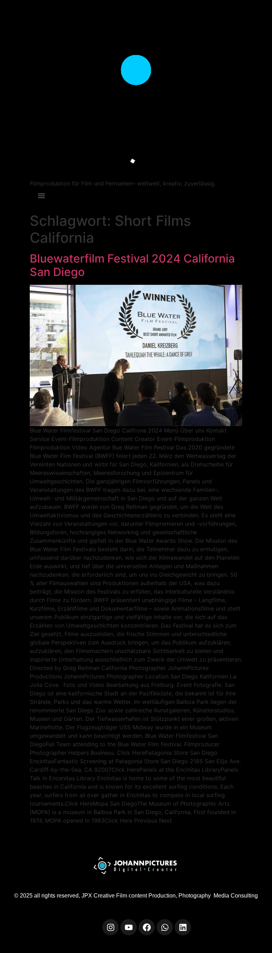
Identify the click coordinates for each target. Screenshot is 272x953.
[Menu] (41, 195)
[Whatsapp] (165, 927)
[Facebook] (146, 927)
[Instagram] (110, 927)
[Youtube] (128, 927)
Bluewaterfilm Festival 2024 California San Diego (132, 265)
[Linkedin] (183, 927)
